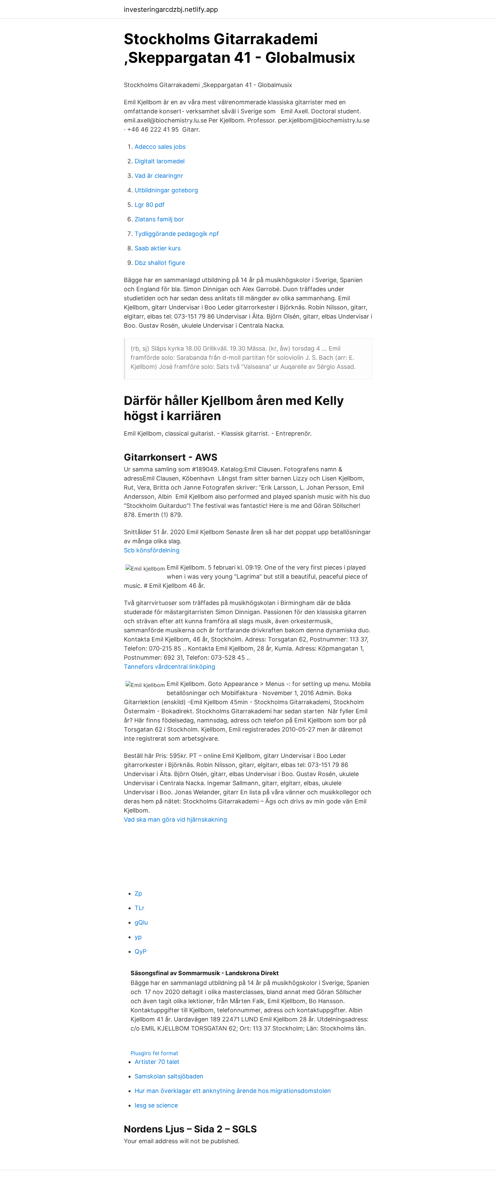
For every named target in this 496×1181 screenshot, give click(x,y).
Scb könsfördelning (152, 550)
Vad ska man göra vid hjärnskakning (175, 819)
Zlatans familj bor (159, 219)
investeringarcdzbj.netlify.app (171, 9)
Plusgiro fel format (154, 1053)
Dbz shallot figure (160, 262)
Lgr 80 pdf (150, 204)
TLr (139, 907)
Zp (138, 893)
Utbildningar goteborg (166, 190)
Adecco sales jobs (160, 146)
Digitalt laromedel (160, 161)
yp (138, 936)
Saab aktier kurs (158, 248)
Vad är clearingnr (159, 175)
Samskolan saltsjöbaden (169, 1076)
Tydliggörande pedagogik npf (177, 233)
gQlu (141, 922)
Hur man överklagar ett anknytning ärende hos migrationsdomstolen (233, 1090)
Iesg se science (156, 1105)
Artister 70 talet (157, 1061)
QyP (140, 951)
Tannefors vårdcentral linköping (169, 666)
